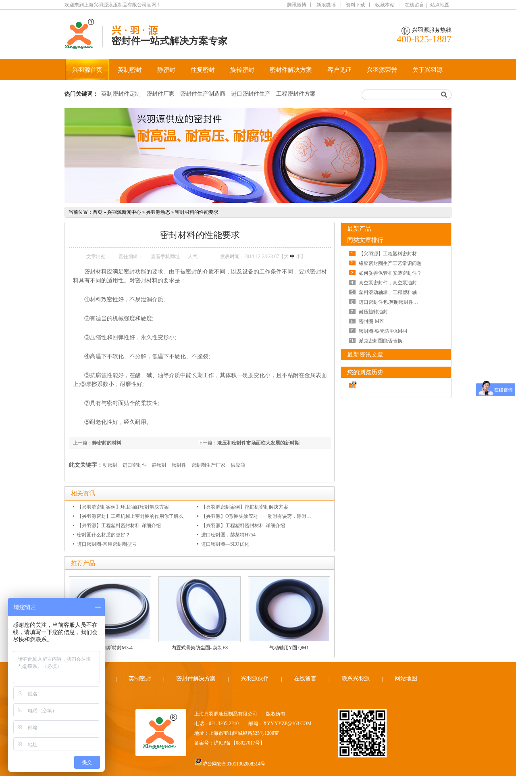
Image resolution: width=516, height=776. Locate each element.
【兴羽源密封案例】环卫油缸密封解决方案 (123, 507)
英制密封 (130, 70)
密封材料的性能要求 (196, 212)
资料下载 (355, 5)
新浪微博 (326, 5)
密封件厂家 (160, 94)
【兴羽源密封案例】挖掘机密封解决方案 (244, 507)
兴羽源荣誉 (382, 70)
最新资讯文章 (365, 354)
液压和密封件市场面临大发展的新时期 (258, 443)
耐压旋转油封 (373, 312)
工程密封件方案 (296, 94)
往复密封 (203, 70)
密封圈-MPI (371, 321)
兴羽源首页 (87, 70)
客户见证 (339, 70)
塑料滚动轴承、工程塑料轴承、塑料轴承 (402, 292)
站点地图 (439, 5)
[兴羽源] (83, 45)
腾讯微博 (296, 5)
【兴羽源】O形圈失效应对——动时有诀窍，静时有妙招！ (263, 516)
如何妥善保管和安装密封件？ (390, 273)
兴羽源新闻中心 (124, 212)
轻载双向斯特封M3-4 (110, 648)
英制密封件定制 (121, 94)
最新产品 (359, 228)
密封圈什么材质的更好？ (103, 535)
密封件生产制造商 (202, 94)
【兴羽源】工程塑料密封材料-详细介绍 (119, 525)
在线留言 (414, 5)
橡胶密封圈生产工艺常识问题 (390, 263)
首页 (97, 212)
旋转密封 (242, 70)
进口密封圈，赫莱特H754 (228, 535)
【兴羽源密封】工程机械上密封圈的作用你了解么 (130, 516)
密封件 (179, 465)
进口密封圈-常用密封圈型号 (107, 544)
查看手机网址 (165, 256)
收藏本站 (385, 5)
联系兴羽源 (355, 679)
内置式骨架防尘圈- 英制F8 (199, 648)
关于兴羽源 (427, 70)
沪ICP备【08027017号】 (239, 743)
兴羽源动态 (158, 212)
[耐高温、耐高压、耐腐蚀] (258, 155)
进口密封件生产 (250, 94)
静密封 (166, 70)
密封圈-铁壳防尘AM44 (383, 331)
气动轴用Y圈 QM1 (289, 648)
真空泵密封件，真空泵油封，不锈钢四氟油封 (407, 283)
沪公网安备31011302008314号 (233, 764)
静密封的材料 (106, 443)
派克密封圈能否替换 (380, 341)
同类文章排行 (365, 240)
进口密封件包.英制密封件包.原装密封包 (401, 302)
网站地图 (406, 679)
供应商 (238, 465)
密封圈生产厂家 (208, 465)
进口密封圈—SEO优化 (225, 544)
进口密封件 (135, 465)
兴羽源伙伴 (255, 679)
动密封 (110, 465)
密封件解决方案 (291, 70)
